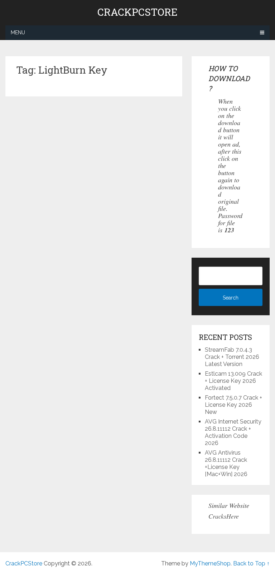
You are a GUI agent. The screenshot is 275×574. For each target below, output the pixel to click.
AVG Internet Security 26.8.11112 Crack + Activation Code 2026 (233, 432)
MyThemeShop (210, 563)
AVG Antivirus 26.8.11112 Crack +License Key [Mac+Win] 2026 (226, 463)
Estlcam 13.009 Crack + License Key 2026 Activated (233, 380)
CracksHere (223, 516)
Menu (18, 32)
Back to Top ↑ (251, 563)
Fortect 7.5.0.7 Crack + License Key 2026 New (233, 404)
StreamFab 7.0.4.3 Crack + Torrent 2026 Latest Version (232, 356)
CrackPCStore (137, 12)
